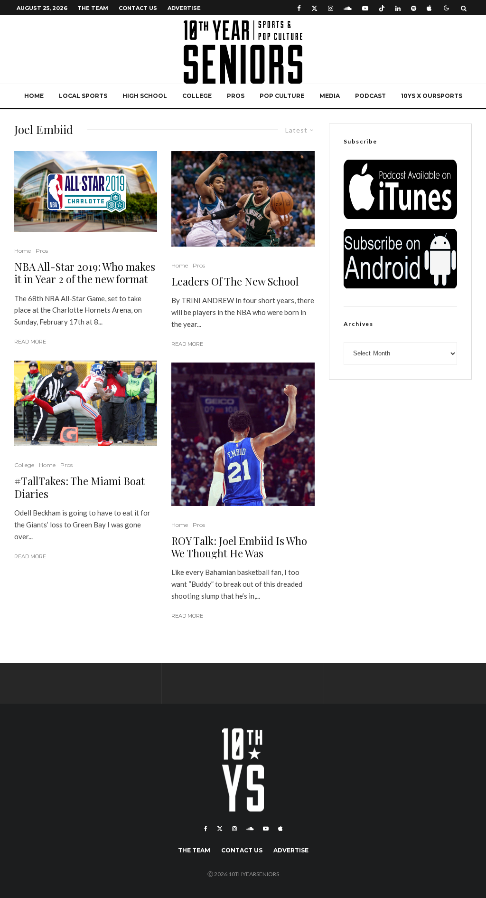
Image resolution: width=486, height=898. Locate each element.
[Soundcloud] (347, 7)
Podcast (370, 95)
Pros (235, 95)
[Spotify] (413, 7)
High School (144, 95)
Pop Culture (282, 95)
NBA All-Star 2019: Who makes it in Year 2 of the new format (84, 273)
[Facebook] (299, 7)
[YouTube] (365, 7)
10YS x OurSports (431, 95)
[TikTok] (382, 7)
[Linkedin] (398, 7)
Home (34, 95)
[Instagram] (330, 7)
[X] (314, 7)
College (197, 95)
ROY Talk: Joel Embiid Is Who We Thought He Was (239, 547)
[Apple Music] (429, 7)
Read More (30, 341)
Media (329, 95)
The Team (92, 8)
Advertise (184, 8)
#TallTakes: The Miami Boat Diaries (79, 487)
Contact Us (138, 8)
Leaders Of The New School (235, 281)
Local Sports (83, 95)
